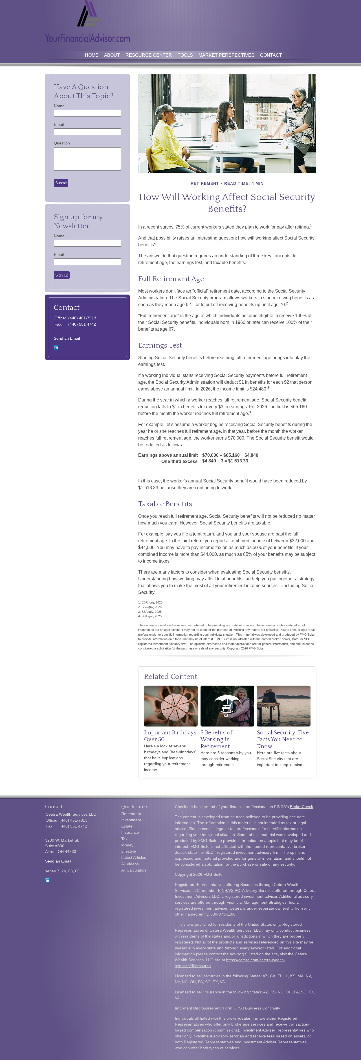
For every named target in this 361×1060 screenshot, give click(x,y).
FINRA (224, 890)
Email (59, 124)
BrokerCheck (301, 806)
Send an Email (67, 338)
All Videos (130, 864)
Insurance (130, 832)
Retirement (131, 813)
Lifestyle (128, 851)
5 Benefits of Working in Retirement (216, 740)
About (112, 55)
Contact (271, 55)
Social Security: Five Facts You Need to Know (283, 740)
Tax (124, 839)
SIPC (235, 890)
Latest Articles (133, 857)
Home (91, 55)
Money (127, 845)
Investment (131, 820)
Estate (127, 826)
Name (59, 106)
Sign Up (61, 275)
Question (62, 143)
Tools (185, 55)
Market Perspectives (226, 55)
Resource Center (149, 55)
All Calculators (134, 870)
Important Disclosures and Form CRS (208, 1008)
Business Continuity (262, 1008)
